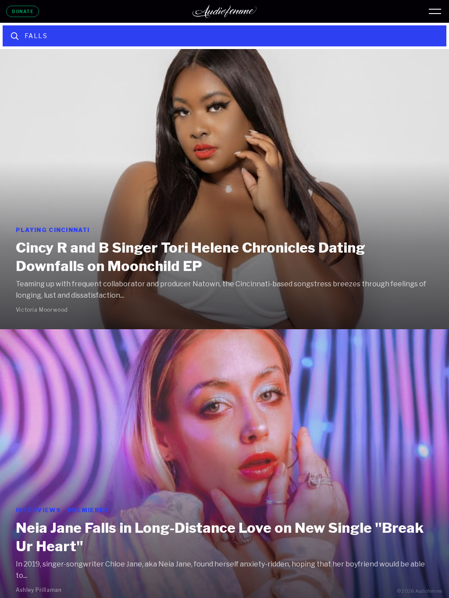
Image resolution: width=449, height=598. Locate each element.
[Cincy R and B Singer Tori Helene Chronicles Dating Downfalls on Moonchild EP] (224, 189)
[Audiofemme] (224, 11)
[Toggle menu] (435, 11)
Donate (22, 11)
